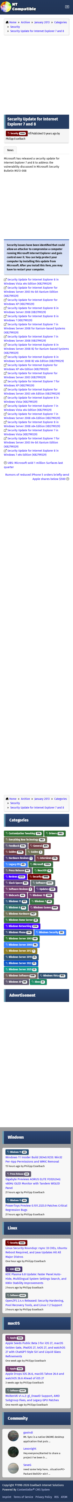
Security (17, 133)
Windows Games (45, 907)
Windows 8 (16, 907)
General (40, 845)
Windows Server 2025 (21, 969)
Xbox (39, 981)
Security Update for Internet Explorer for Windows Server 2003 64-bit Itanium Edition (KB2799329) (31, 292)
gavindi (28, 1432)
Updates (46, 889)
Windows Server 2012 (21, 950)
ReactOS (43, 870)
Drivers (55, 833)
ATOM (64, 1497)
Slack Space (17, 882)
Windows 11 (17, 901)
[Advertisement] (36, 73)
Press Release (18, 870)
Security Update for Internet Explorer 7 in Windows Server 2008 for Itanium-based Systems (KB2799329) (34, 328)
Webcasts (16, 895)
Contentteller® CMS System (33, 1489)
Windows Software (21, 975)
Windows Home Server (22, 920)
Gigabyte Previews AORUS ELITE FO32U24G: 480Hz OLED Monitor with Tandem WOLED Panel (33, 1183)
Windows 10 (41, 895)
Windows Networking (22, 926)
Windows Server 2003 (22, 938)
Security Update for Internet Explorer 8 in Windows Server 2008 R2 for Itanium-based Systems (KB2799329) (36, 349)
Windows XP (17, 981)
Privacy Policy (43, 1497)
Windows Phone (19, 932)
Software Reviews (19, 889)
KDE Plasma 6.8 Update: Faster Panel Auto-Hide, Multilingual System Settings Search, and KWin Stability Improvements (35, 1279)
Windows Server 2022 (21, 963)
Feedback (16, 845)
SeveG (27, 1465)
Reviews (16, 876)
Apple (16, 1338)
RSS (56, 1497)
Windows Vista (53, 975)
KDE (14, 1269)
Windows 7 (42, 901)
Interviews (48, 858)
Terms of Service (23, 1497)
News (10, 150)
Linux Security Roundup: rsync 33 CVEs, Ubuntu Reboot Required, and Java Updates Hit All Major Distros (36, 1252)
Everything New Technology (26, 839)
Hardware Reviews (19, 858)
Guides (15, 851)
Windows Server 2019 (21, 957)
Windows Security (51, 932)
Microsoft (41, 864)
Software (43, 882)
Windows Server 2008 (22, 944)
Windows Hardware (21, 913)
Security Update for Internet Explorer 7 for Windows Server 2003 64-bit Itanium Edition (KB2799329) (31, 442)
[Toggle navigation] (67, 7)
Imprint (6, 1497)
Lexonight (29, 1448)
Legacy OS (16, 864)
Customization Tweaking (24, 833)
